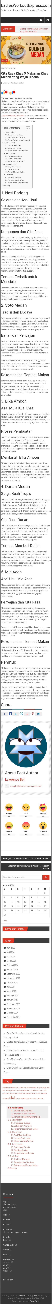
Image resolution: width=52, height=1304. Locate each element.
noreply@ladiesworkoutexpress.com (25, 786)
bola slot (7, 1240)
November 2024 (13, 1008)
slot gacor (19, 1098)
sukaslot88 (8, 1262)
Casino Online (23, 1088)
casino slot (32, 1088)
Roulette (32, 1093)
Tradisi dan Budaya (14, 145)
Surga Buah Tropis (14, 167)
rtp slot (38, 1093)
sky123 (6, 1201)
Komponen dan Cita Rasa (16, 137)
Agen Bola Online (8, 1088)
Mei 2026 (10, 952)
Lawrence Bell (15, 779)
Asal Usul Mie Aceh (14, 177)
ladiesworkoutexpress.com (12, 115)
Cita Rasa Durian (13, 169)
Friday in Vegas (41, 1088)
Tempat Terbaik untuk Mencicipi (19, 140)
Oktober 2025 (12, 982)
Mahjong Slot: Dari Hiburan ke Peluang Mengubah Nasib (28, 867)
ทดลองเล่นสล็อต (10, 1245)
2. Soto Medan (9, 143)
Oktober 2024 (12, 1013)
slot (12, 1097)
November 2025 (13, 978)
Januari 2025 (12, 1000)
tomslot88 (7, 1229)
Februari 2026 (12, 965)
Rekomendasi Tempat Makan (18, 151)
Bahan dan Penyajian (15, 148)
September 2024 (14, 1017)
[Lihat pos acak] (48, 20)
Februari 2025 (12, 995)
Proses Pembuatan (14, 159)
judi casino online (16, 1090)
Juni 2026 (11, 948)
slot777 (6, 1215)
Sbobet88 (44, 1093)
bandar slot (8, 1280)
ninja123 (7, 1255)
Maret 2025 (11, 991)
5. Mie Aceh (8, 175)
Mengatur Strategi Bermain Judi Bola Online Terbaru (26, 858)
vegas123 (7, 1271)
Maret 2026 (11, 961)
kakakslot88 (8, 1259)
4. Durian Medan (10, 164)
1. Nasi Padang (9, 132)
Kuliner (4, 60)
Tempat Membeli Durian (16, 172)
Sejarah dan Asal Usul (15, 135)
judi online (25, 1090)
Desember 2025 (13, 974)
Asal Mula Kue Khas (15, 156)
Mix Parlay (26, 1093)
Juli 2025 (10, 987)
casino (16, 1088)
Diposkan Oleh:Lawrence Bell (13, 83)
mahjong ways (9, 1207)
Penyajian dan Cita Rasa (16, 180)
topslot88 (7, 1224)
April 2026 (11, 956)
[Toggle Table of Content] (27, 128)
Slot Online (25, 1098)
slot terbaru (33, 1098)
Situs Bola (6, 1098)
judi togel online (12, 1093)
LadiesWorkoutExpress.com (26, 5)
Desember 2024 (13, 1004)
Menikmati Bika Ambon (16, 161)
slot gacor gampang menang (15, 1232)
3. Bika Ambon (9, 153)
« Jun (5, 921)
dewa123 (7, 1250)
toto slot (40, 1098)
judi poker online (35, 1090)
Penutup (7, 185)
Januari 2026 (12, 969)
